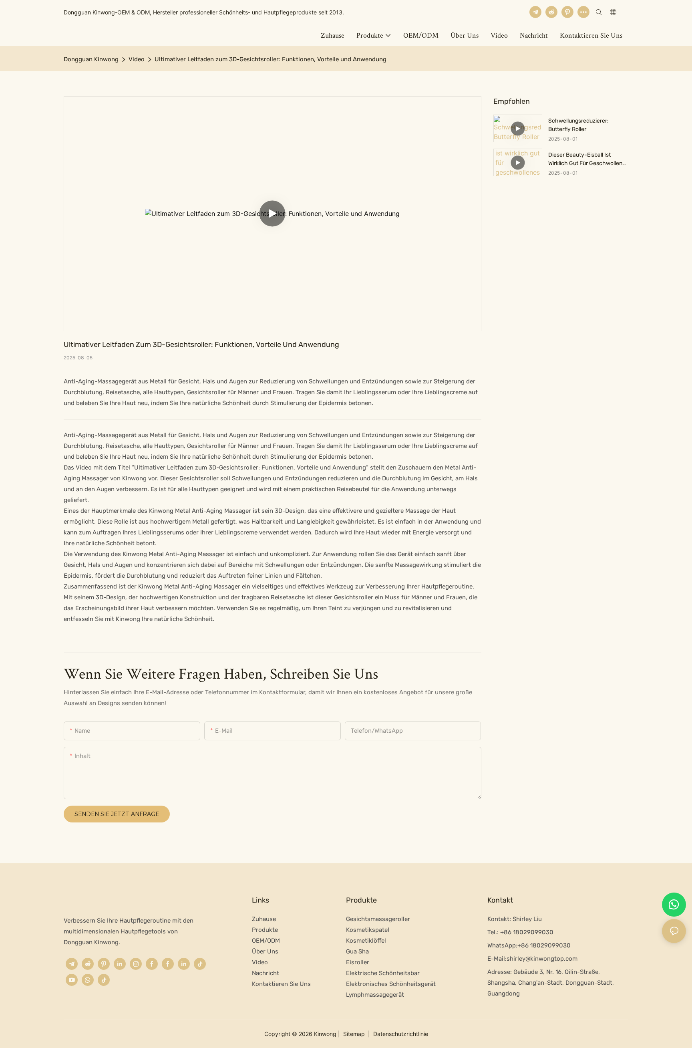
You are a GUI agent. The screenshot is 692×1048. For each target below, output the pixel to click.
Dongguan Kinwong (91, 59)
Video (137, 59)
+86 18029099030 (526, 932)
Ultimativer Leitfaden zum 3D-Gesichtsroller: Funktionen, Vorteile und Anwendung (270, 59)
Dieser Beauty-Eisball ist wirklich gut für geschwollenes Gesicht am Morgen (588, 159)
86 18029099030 (546, 945)
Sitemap (354, 1033)
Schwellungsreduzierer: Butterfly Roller (578, 125)
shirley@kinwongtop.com (542, 958)
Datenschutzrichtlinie (400, 1033)
